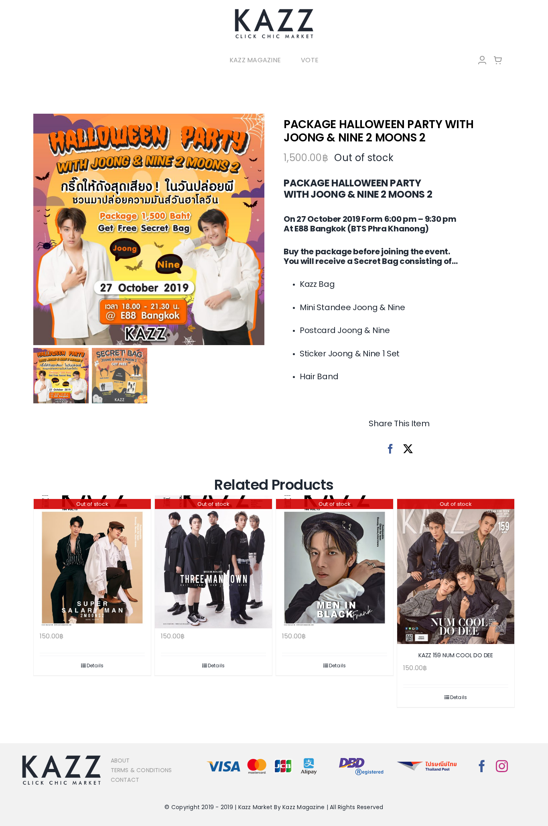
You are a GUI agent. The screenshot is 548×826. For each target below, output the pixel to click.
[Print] (148, 229)
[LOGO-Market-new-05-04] (274, 11)
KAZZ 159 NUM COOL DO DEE (455, 655)
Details (95, 665)
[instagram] (502, 766)
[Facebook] (390, 449)
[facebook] (482, 766)
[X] (408, 449)
